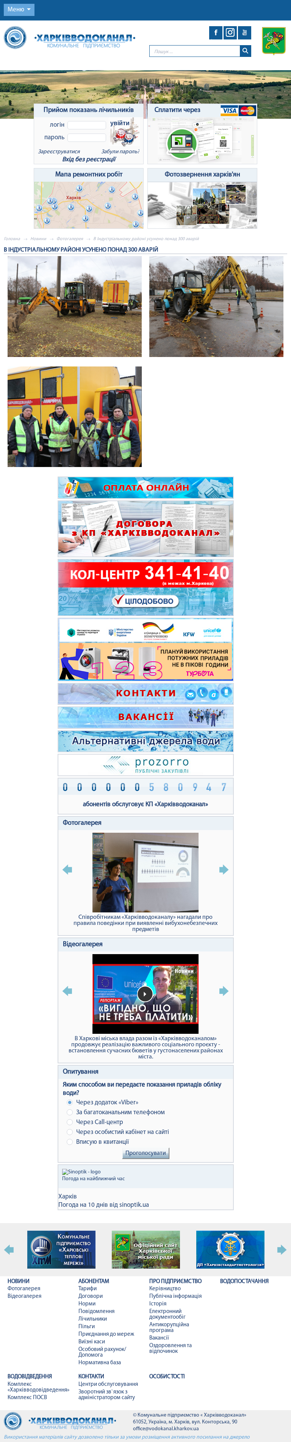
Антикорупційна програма (169, 1327)
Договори (90, 1296)
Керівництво (165, 1289)
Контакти (91, 1377)
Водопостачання (244, 1282)
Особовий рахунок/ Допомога (102, 1352)
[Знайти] (245, 51)
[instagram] (230, 32)
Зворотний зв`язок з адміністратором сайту (106, 1395)
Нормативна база (99, 1363)
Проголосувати (145, 1153)
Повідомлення (96, 1312)
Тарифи (87, 1289)
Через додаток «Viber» (106, 1102)
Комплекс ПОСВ (27, 1398)
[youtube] (244, 32)
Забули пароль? (120, 152)
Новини (38, 239)
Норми (86, 1304)
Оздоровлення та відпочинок (170, 1348)
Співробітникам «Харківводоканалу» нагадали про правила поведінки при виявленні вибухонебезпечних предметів (145, 923)
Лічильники (92, 1319)
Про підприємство (175, 1282)
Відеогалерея (83, 944)
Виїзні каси (91, 1342)
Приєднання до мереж (106, 1334)
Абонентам (93, 1282)
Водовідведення (30, 1377)
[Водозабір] (145, 94)
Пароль (54, 137)
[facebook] (215, 32)
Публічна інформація (175, 1296)
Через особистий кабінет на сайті (122, 1132)
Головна (12, 239)
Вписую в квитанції (102, 1142)
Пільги (86, 1327)
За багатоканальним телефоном (120, 1112)
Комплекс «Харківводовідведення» (38, 1387)
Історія (157, 1304)
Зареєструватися (59, 152)
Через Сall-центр (99, 1122)
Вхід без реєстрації (88, 159)
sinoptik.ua (134, 1205)
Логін (57, 125)
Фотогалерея (69, 239)
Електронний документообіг (167, 1314)
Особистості (167, 1377)
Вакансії (159, 1338)
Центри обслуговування (108, 1384)
